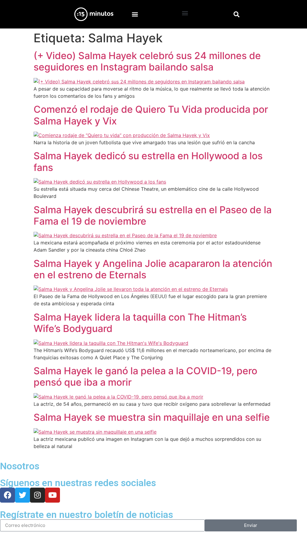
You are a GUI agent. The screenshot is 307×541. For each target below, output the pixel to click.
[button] (135, 14)
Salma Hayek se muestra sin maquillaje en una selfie (152, 417)
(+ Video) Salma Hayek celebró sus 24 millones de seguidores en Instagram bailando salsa (147, 61)
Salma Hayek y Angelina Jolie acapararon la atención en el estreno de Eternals (153, 269)
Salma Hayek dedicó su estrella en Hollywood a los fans (148, 161)
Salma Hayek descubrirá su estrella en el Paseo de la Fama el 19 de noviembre (153, 215)
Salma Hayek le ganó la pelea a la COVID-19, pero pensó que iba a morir (145, 376)
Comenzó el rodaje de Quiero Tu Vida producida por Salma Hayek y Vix (151, 115)
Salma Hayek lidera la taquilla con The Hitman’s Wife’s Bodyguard (140, 322)
